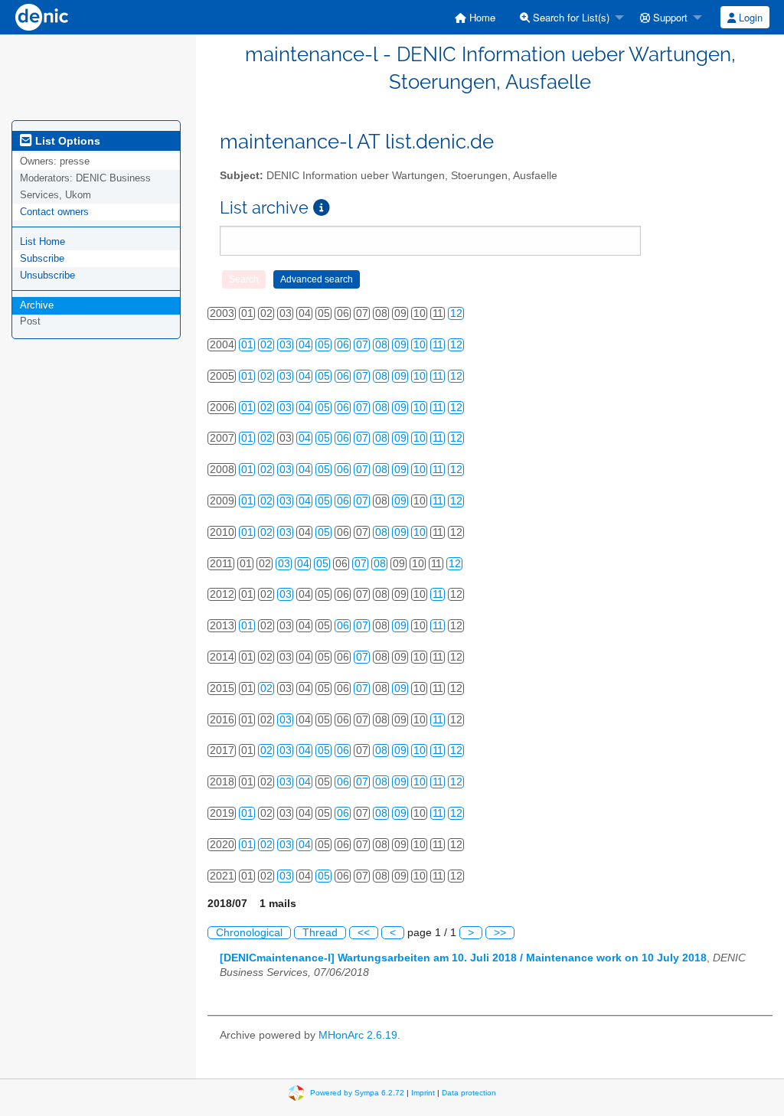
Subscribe (42, 258)
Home (480, 17)
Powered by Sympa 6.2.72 (357, 1092)
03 (285, 345)
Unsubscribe (47, 275)
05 (324, 345)
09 (400, 345)
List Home (42, 241)
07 (362, 345)
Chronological (249, 932)
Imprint (423, 1092)
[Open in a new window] (321, 207)
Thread (320, 932)
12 (456, 313)
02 (266, 345)
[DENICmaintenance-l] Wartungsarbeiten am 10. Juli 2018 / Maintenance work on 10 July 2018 (463, 958)
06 (343, 345)
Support (669, 17)
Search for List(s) (569, 17)
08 (381, 345)
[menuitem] (475, 17)
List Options (66, 141)
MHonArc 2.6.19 (357, 1035)
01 (247, 345)
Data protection (469, 1092)
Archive (37, 305)
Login (749, 17)
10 (419, 345)
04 (305, 345)
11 (438, 345)
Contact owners (54, 211)
